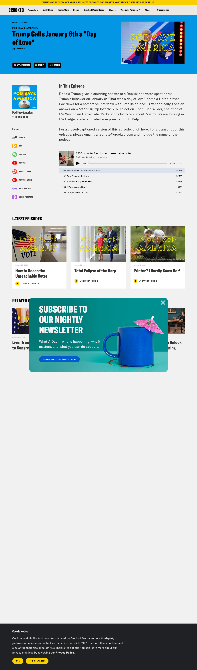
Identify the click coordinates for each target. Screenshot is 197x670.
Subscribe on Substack (59, 359)
